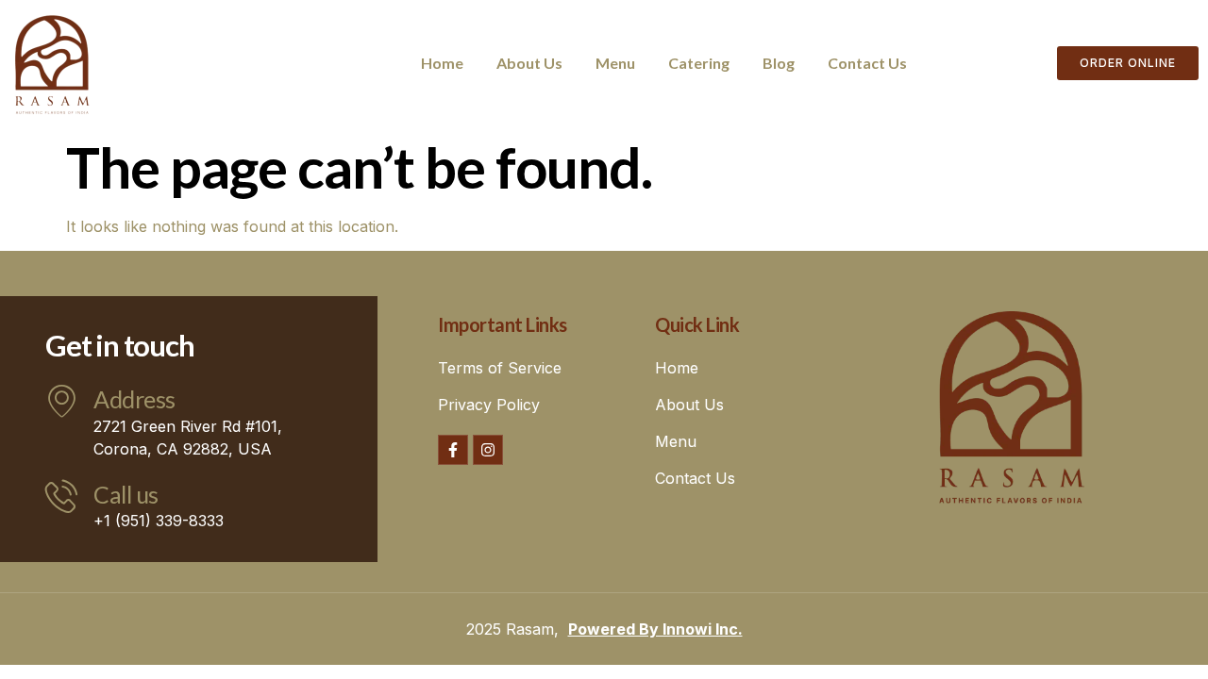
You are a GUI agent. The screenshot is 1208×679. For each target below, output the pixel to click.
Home (442, 63)
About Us (529, 63)
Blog (779, 63)
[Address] (61, 400)
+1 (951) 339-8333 (158, 520)
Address (134, 399)
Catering (699, 63)
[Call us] (61, 495)
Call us (126, 494)
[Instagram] (488, 450)
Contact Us (867, 63)
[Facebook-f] (453, 450)
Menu (615, 63)
